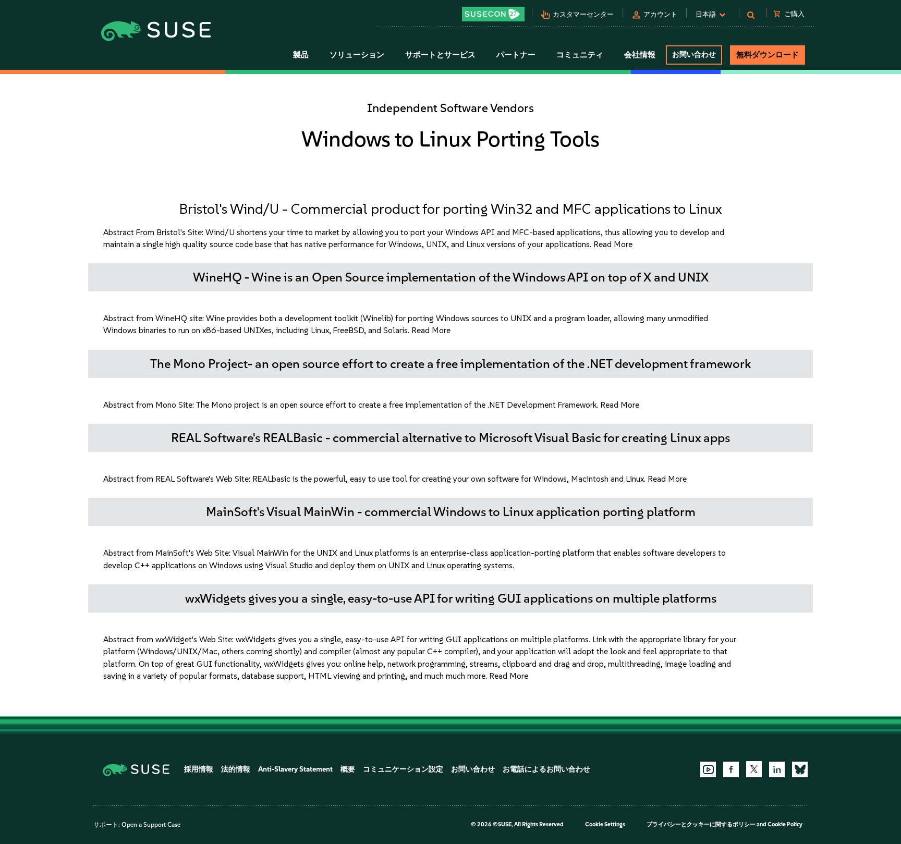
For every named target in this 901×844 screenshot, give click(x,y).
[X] (754, 769)
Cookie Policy (785, 824)
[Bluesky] (800, 769)
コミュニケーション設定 (403, 769)
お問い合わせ (694, 54)
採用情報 (198, 769)
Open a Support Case (150, 824)
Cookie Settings (605, 824)
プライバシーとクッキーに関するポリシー (701, 824)
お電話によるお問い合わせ (546, 769)
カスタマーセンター (583, 14)
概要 (347, 769)
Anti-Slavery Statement (295, 769)
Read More (612, 244)
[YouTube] (708, 769)
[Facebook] (731, 769)
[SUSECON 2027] (493, 14)
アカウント (660, 14)
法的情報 (235, 769)
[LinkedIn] (777, 769)
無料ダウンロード (767, 54)
